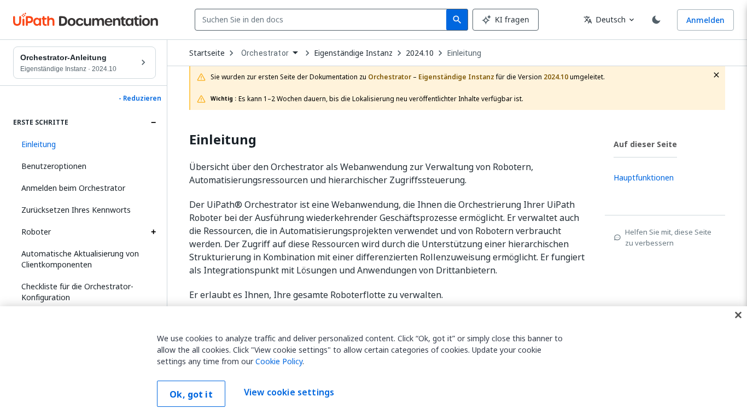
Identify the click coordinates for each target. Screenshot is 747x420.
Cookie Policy (278, 361)
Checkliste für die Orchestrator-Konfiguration (77, 292)
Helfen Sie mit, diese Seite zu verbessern (668, 237)
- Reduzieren (140, 98)
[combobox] (323, 20)
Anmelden (705, 20)
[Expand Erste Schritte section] (153, 122)
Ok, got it (191, 394)
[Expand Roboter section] (153, 232)
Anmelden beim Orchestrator (73, 188)
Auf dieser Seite (645, 144)
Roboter (36, 231)
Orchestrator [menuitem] (265, 53)
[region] (373, 363)
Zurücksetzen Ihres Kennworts (76, 209)
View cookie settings (289, 392)
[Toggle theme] (656, 19)
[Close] (738, 315)
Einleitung (464, 53)
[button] (84, 144)
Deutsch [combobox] (604, 19)
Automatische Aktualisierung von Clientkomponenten (80, 259)
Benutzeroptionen (53, 166)
